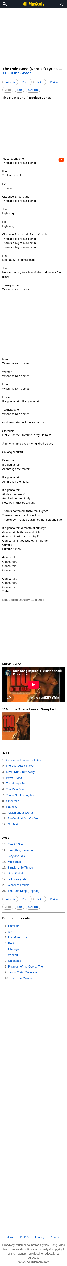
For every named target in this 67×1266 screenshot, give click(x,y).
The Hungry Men (16, 783)
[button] (62, 4)
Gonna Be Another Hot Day (23, 760)
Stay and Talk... (18, 856)
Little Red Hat (16, 873)
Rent (11, 943)
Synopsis (33, 89)
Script (8, 89)
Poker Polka (14, 777)
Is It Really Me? (18, 879)
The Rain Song (15, 789)
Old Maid (13, 824)
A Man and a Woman (21, 812)
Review (54, 82)
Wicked (13, 955)
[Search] (4, 4)
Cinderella (12, 801)
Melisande (14, 861)
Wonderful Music (18, 885)
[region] (33, 35)
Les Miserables (18, 937)
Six (10, 931)
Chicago (13, 949)
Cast (19, 89)
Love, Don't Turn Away (20, 772)
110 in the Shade (17, 73)
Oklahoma (14, 960)
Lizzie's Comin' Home (20, 766)
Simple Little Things (20, 867)
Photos (39, 82)
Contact (55, 1237)
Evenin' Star (15, 844)
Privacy (39, 1237)
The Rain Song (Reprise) (24, 891)
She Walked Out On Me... (24, 818)
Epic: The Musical (21, 978)
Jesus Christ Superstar (23, 972)
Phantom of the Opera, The (25, 966)
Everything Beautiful (21, 850)
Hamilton (13, 925)
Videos (25, 82)
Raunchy (12, 806)
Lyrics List (10, 82)
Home (10, 1237)
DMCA (24, 1237)
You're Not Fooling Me (20, 795)
